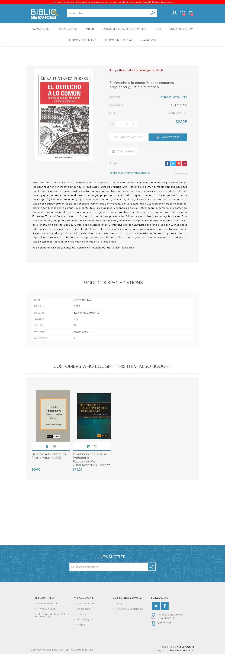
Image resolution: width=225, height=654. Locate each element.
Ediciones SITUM (181, 29)
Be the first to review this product (130, 173)
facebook (167, 163)
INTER (90, 29)
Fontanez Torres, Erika (173, 97)
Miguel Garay (67, 29)
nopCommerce (185, 647)
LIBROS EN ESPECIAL (119, 40)
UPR (157, 29)
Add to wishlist (54, 446)
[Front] (94, 416)
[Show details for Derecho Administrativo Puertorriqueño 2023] (53, 416)
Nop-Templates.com (182, 650)
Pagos (119, 603)
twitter (173, 163)
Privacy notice (47, 609)
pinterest (178, 163)
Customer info (86, 603)
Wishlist (81, 625)
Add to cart (47, 446)
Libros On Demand (82, 40)
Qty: (112, 124)
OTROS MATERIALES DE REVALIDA (124, 29)
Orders (81, 614)
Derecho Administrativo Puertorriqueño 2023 (49, 456)
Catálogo (148, 40)
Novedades (40, 29)
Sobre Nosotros (48, 603)
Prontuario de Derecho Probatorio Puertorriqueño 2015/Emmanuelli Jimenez (91, 460)
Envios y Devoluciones (129, 609)
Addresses (83, 609)
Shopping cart (190, 13)
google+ (184, 163)
